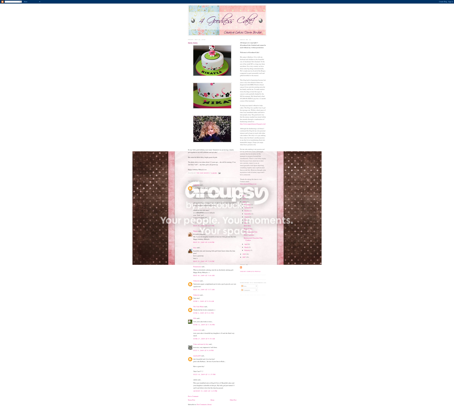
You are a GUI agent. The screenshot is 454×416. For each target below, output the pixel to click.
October (247, 211)
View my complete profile (250, 271)
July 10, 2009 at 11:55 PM (204, 374)
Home (212, 400)
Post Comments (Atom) (204, 404)
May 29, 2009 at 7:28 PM (203, 261)
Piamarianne (197, 267)
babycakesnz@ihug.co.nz (248, 184)
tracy (194, 247)
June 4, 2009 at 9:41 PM (203, 313)
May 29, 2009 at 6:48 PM (203, 242)
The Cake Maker (198, 306)
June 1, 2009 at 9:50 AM (203, 301)
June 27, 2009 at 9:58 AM (204, 339)
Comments (246, 290)
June (246, 220)
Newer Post (191, 400)
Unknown (196, 185)
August (246, 217)
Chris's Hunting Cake (250, 232)
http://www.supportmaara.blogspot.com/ (253, 124)
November (247, 208)
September (247, 214)
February (247, 250)
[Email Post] (219, 173)
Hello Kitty (247, 226)
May (246, 223)
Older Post (233, 400)
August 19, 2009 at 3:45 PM (205, 391)
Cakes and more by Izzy (201, 344)
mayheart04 (197, 356)
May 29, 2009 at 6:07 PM (203, 226)
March (246, 247)
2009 (244, 202)
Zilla (194, 318)
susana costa (197, 330)
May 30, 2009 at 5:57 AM (204, 289)
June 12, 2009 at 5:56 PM (204, 325)
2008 (244, 254)
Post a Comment (193, 396)
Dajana (195, 231)
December (247, 204)
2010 (244, 199)
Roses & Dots (248, 229)
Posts (245, 286)
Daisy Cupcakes (249, 235)
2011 (244, 196)
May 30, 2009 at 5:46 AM (204, 275)
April (246, 244)
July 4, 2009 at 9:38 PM (203, 350)
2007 (244, 257)
